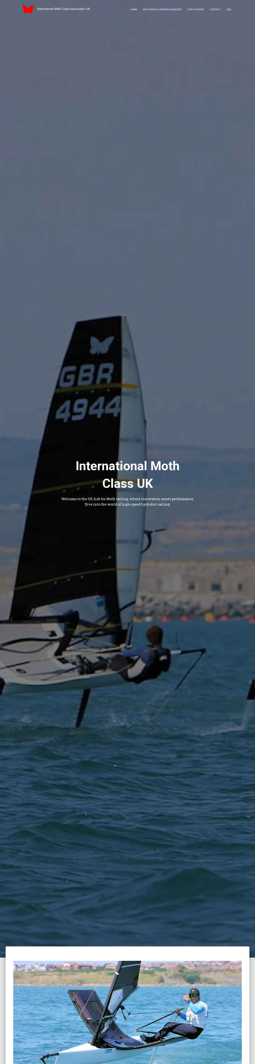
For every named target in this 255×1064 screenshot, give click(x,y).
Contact (215, 9)
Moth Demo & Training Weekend (162, 9)
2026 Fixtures (195, 9)
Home (133, 9)
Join (228, 9)
